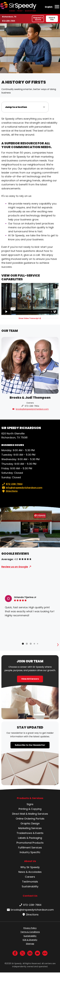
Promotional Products (30, 842)
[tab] (23, 644)
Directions (12, 491)
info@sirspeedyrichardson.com (24, 487)
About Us (30, 861)
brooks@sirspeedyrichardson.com (32, 409)
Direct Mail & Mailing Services (30, 813)
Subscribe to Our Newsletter (30, 745)
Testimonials (30, 881)
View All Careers (30, 678)
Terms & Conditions (30, 932)
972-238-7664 (8, 21)
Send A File (52, 18)
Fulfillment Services (30, 847)
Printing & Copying (30, 809)
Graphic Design (30, 823)
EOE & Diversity (30, 939)
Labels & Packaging (30, 838)
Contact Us (30, 895)
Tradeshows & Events (30, 833)
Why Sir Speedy (30, 867)
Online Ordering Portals (30, 818)
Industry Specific (30, 852)
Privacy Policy (30, 928)
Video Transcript (29, 318)
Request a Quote (38, 18)
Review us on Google (14, 566)
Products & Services (30, 798)
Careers (30, 876)
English (48, 6)
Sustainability (30, 886)
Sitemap (30, 943)
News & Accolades (30, 872)
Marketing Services (30, 828)
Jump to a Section (16, 107)
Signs (30, 804)
